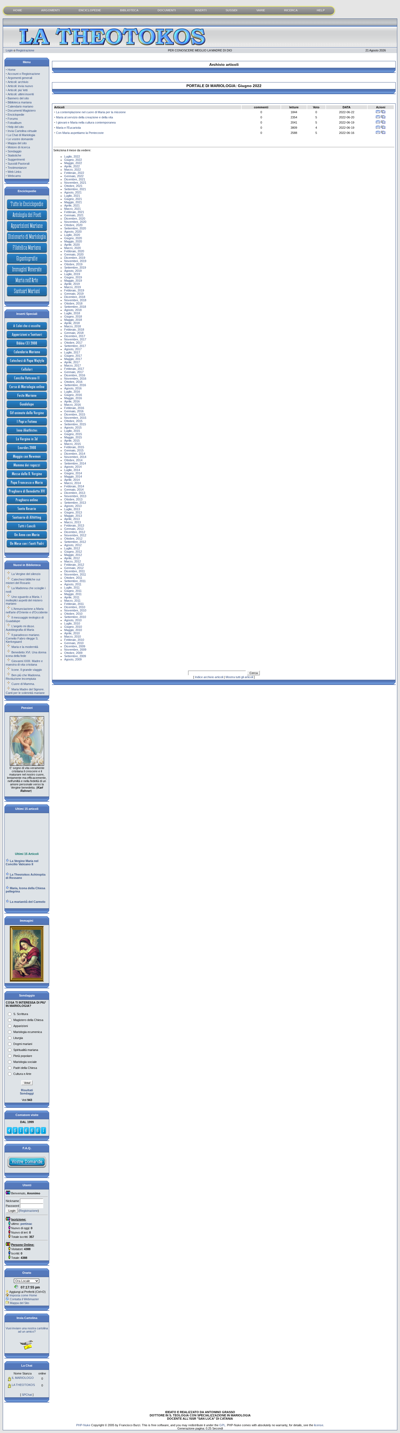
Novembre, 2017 (75, 339)
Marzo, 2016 (72, 404)
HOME (17, 10)
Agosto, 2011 (72, 584)
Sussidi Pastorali (18, 163)
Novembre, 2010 (75, 610)
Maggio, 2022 (73, 163)
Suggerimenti (16, 159)
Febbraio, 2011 (74, 603)
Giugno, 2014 (73, 473)
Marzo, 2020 (72, 248)
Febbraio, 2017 (74, 368)
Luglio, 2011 (72, 587)
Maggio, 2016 (73, 398)
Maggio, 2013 (73, 515)
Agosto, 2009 (73, 659)
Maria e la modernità (24, 646)
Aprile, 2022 (72, 166)
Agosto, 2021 (73, 192)
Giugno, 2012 (73, 551)
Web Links (14, 171)
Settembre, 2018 (75, 306)
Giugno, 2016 (73, 394)
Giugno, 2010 (73, 626)
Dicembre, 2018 (74, 297)
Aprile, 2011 (71, 597)
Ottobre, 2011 (73, 577)
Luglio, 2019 (72, 274)
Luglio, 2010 (72, 623)
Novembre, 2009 (75, 649)
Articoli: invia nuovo (20, 86)
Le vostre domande (20, 139)
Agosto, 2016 (73, 388)
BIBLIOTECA (129, 10)
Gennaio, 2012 (74, 568)
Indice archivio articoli (209, 677)
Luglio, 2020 (72, 234)
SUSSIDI (231, 10)
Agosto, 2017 (73, 349)
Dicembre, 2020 (74, 218)
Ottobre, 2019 (73, 264)
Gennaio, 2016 (74, 411)
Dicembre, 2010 (74, 607)
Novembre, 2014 (75, 457)
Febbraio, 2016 (74, 408)
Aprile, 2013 (72, 519)
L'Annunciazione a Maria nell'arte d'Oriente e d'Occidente (27, 610)
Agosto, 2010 (73, 620)
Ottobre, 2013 (73, 499)
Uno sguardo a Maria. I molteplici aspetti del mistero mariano (24, 600)
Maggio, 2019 (73, 280)
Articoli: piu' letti (17, 90)
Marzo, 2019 (72, 287)
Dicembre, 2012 (74, 532)
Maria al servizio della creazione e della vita (84, 117)
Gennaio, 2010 (74, 643)
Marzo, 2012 (72, 561)
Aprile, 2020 (72, 244)
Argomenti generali (20, 77)
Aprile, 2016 (72, 401)
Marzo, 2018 (72, 326)
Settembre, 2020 (75, 228)
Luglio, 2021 (72, 195)
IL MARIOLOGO (23, 1377)
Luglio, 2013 (72, 509)
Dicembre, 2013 (74, 492)
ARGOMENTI (50, 10)
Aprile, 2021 (72, 205)
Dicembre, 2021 (74, 179)
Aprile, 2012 (72, 558)
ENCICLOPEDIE (90, 10)
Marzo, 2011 (72, 600)
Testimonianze (17, 167)
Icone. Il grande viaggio (26, 669)
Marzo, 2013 (72, 522)
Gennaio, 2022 (74, 176)
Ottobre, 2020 (73, 225)
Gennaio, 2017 (74, 372)
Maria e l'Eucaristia (68, 127)
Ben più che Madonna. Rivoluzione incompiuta (23, 677)
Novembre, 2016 (75, 378)
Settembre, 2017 (75, 346)
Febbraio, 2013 (74, 525)
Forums (13, 118)
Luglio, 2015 (72, 430)
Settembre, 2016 (75, 385)
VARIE (260, 10)
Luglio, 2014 (72, 470)
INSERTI (201, 10)
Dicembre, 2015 (74, 414)
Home (12, 69)
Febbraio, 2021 (74, 212)
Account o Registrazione (24, 73)
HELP (321, 10)
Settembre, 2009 (75, 656)
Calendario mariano (20, 106)
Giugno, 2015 (73, 434)
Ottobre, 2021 (73, 185)
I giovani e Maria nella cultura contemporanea (86, 122)
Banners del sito (18, 98)
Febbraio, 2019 (74, 290)
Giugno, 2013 (73, 512)
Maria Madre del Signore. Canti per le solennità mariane (25, 691)
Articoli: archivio (18, 82)
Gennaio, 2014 (74, 489)
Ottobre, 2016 (73, 381)
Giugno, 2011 (73, 590)
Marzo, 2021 (72, 208)
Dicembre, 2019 (74, 257)
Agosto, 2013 (73, 506)
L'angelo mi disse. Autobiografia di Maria (20, 628)
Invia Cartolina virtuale (22, 131)
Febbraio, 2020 (74, 251)
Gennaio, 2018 (74, 332)
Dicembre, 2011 (74, 571)
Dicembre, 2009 (74, 646)
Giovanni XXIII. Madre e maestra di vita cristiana (24, 662)
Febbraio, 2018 (74, 329)
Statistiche (14, 155)
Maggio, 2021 (73, 202)
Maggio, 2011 (73, 594)
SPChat (27, 1394)
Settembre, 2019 (75, 267)
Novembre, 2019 (75, 261)
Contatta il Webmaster (24, 1299)
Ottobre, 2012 (73, 538)
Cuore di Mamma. (23, 683)
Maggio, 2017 (73, 359)
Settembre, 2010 (75, 617)
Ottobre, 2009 (73, 652)
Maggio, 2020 (73, 241)
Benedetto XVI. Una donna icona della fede (26, 654)
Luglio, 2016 (72, 391)
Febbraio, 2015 (74, 447)
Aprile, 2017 (72, 362)
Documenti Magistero (22, 110)
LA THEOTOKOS (23, 1384)
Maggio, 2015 (73, 437)
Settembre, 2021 (75, 189)
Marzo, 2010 (72, 636)
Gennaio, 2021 (74, 215)
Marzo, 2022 (72, 169)
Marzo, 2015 (72, 443)
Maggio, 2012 (73, 554)
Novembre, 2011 (75, 574)
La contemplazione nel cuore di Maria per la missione (91, 112)
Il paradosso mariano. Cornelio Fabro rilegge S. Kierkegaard (23, 638)
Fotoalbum (14, 122)
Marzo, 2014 (72, 483)
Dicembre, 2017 (74, 336)
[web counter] (26, 1133)
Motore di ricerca (19, 147)
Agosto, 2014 (73, 466)
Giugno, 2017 (73, 355)
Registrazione (25, 50)
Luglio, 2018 (72, 313)
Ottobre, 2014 (73, 460)
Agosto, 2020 (73, 231)
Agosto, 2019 (73, 270)
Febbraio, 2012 (74, 564)
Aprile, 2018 (72, 323)
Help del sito (16, 126)
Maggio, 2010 (73, 630)
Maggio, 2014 (73, 476)
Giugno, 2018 (73, 316)
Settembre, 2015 (75, 424)
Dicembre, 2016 (74, 375)
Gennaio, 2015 (74, 450)
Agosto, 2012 (73, 545)
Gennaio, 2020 (74, 254)
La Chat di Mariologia (21, 135)
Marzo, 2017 (72, 365)
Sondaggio (14, 151)
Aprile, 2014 (72, 479)
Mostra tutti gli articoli (239, 677)
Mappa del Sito (19, 1303)
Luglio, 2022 (72, 156)
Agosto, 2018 (73, 310)
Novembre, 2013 (75, 496)
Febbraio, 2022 (74, 172)
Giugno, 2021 (73, 199)
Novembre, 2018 (75, 300)
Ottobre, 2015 (73, 421)
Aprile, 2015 (72, 440)
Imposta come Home (23, 1295)
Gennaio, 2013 (74, 528)
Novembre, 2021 (75, 182)
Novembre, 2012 (75, 535)
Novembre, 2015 (75, 417)
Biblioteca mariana (20, 102)
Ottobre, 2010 (73, 613)
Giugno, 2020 (73, 238)
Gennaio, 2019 (74, 293)
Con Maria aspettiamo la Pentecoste (80, 132)
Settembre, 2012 (75, 541)
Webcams (14, 175)
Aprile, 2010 (72, 633)
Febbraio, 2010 (74, 639)
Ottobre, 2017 (73, 342)
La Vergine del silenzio (26, 574)
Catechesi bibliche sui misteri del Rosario (23, 581)
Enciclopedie (16, 114)
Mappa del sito (17, 143)
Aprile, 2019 (72, 283)
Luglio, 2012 (72, 548)
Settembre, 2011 (75, 581)
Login (9, 50)
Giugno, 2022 (73, 159)
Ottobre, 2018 (73, 303)
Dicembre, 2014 (74, 453)
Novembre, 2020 (75, 221)
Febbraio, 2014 (74, 486)
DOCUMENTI (167, 10)
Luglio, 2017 (72, 352)
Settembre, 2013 (75, 502)
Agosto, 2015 (73, 427)
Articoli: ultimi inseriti (21, 94)
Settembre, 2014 (75, 463)
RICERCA (291, 10)
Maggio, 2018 (73, 319)
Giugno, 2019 (73, 277)
